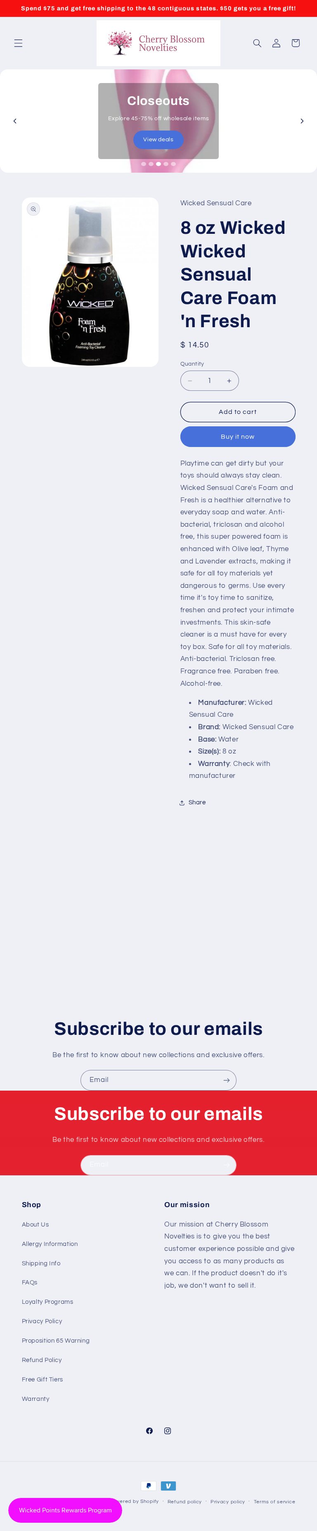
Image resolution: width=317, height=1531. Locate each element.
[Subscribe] (226, 1080)
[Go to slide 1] (143, 164)
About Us (35, 1225)
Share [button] (197, 802)
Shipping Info (41, 1263)
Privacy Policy (42, 1321)
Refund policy (185, 1502)
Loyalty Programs (47, 1302)
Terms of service (275, 1502)
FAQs (30, 1282)
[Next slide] (302, 121)
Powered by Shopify (134, 1501)
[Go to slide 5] (173, 164)
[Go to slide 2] (151, 164)
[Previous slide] (15, 121)
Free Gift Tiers (42, 1379)
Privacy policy (228, 1502)
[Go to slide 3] (158, 164)
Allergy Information (50, 1244)
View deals (158, 140)
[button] (18, 42)
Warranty (36, 1399)
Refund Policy (42, 1360)
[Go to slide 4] (165, 164)
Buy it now (238, 436)
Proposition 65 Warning (56, 1341)
